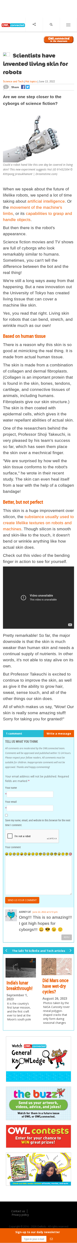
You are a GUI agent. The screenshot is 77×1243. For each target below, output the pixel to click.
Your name (11, 787)
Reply (66, 937)
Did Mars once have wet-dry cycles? (53, 986)
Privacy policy (20, 1216)
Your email (11, 802)
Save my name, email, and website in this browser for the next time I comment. (37, 822)
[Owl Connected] (12, 28)
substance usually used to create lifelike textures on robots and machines (38, 522)
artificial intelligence (46, 201)
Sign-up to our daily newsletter (37, 1232)
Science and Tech (13, 81)
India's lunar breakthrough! (17, 986)
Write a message (59, 733)
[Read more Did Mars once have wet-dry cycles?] (54, 966)
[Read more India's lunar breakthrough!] (18, 967)
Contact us (18, 1212)
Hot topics (31, 81)
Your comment (13, 847)
